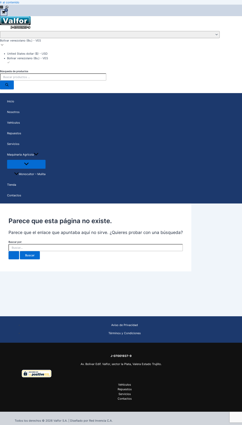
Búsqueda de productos (14, 71)
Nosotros (13, 112)
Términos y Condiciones (124, 333)
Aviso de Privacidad (124, 325)
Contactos (14, 195)
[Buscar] (7, 85)
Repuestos (14, 133)
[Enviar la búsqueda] (14, 255)
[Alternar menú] (26, 164)
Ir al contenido (9, 2)
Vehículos (13, 122)
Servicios (13, 144)
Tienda (11, 184)
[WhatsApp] (7, 7)
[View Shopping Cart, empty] (3, 12)
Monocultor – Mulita (32, 174)
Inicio (10, 101)
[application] (36, 154)
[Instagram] (1, 7)
